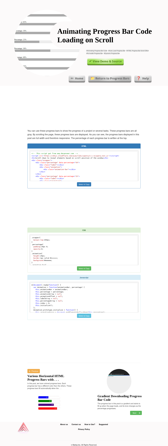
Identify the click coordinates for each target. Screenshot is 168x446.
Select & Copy (84, 184)
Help (146, 78)
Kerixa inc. (77, 445)
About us (64, 424)
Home (78, 78)
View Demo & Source (107, 61)
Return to (112, 78)
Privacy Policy (84, 429)
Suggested (103, 424)
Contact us (76, 424)
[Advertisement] (84, 107)
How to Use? (89, 424)
